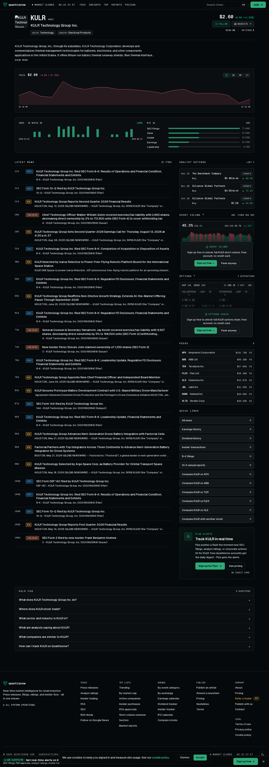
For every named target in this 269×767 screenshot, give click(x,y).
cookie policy (160, 757)
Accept (200, 757)
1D (226, 75)
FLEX (184, 373)
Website (243, 23)
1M (233, 75)
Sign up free (204, 263)
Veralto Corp (197, 401)
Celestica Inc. (196, 380)
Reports (116, 4)
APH (184, 352)
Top (106, 4)
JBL (184, 387)
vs (250, 352)
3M (240, 75)
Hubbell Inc (196, 394)
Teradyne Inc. (196, 366)
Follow (223, 23)
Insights (95, 4)
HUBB (184, 394)
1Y (247, 75)
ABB (184, 359)
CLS (184, 380)
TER (184, 366)
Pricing (130, 4)
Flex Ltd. (194, 373)
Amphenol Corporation (201, 352)
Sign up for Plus (208, 566)
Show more (21, 60)
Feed (83, 4)
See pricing (235, 566)
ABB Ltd (193, 359)
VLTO (184, 401)
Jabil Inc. (193, 387)
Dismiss (184, 757)
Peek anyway (229, 263)
